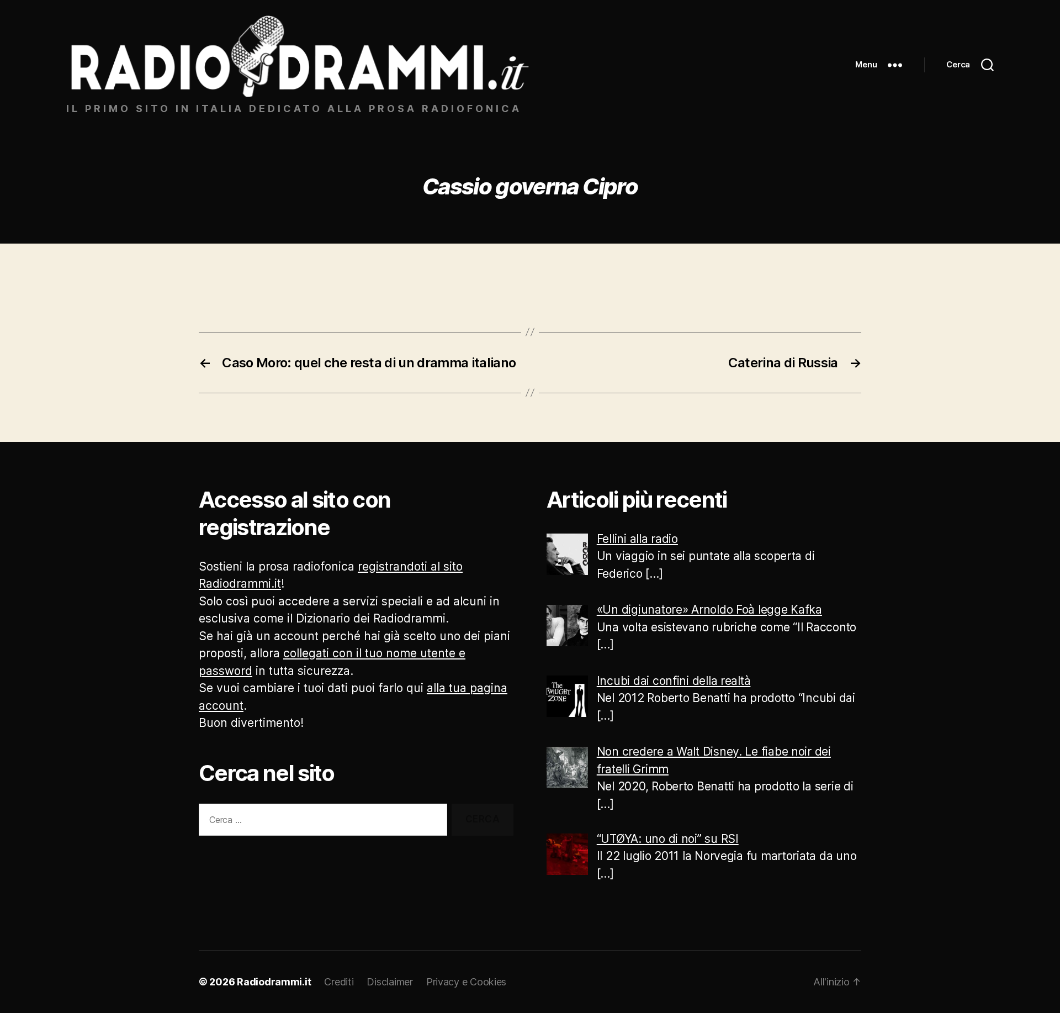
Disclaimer (389, 982)
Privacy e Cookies (466, 982)
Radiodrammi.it (274, 982)
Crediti (338, 982)
